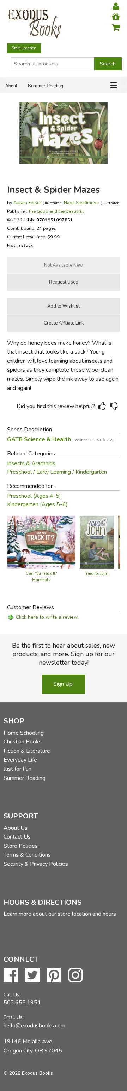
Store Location (24, 48)
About (11, 85)
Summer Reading (45, 85)
